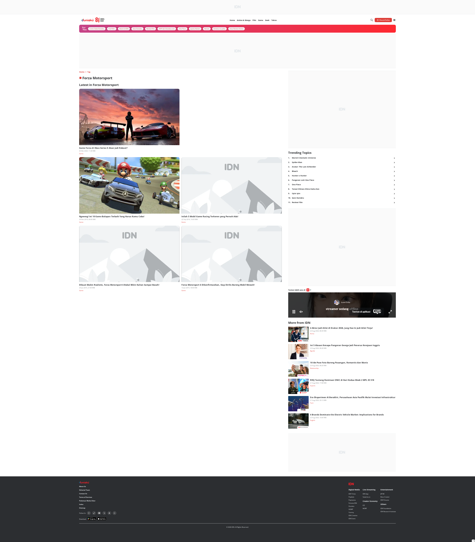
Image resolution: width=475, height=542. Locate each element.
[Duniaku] (93, 20)
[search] (371, 20)
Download (82, 519)
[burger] (394, 20)
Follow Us (82, 513)
